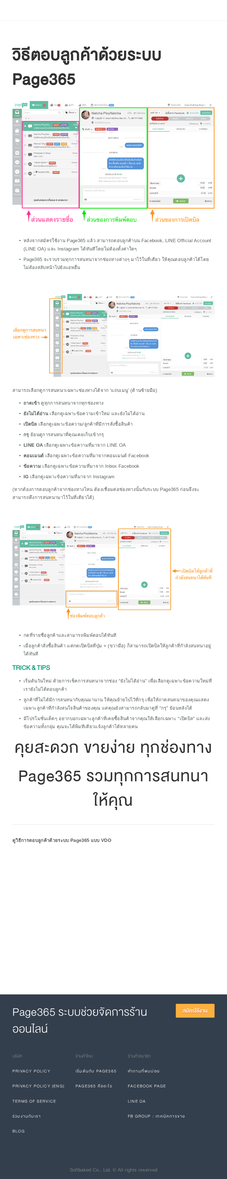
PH (140, 10)
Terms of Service (34, 1101)
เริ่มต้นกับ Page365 (96, 1071)
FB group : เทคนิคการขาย (156, 1116)
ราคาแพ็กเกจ (47, 10)
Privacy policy (129, 10)
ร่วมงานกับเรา (26, 1116)
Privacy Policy (31, 1071)
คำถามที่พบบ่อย (144, 1071)
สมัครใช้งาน (197, 10)
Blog (100, 10)
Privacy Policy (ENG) (38, 1086)
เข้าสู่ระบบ (167, 10)
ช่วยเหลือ (78, 10)
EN (152, 10)
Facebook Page (147, 1086)
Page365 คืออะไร (94, 1086)
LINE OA (137, 1101)
